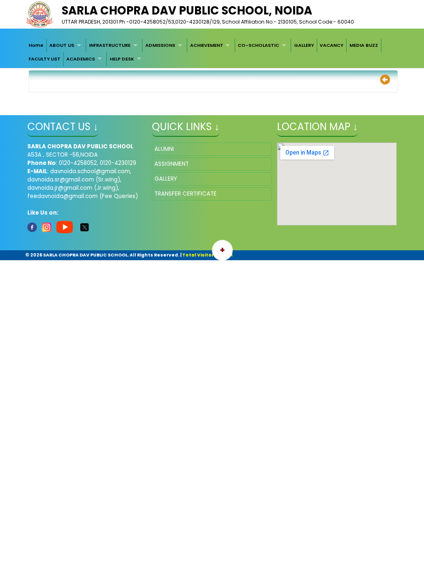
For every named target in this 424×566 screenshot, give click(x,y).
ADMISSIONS (160, 45)
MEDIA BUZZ (363, 45)
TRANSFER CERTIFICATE (185, 194)
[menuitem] (36, 45)
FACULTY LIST (44, 59)
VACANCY (331, 45)
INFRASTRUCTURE (109, 45)
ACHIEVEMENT (206, 45)
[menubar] (212, 52)
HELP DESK (122, 59)
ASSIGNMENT (171, 164)
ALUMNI (164, 149)
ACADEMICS (80, 59)
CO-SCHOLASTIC (258, 45)
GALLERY (304, 45)
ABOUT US (61, 45)
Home (36, 45)
